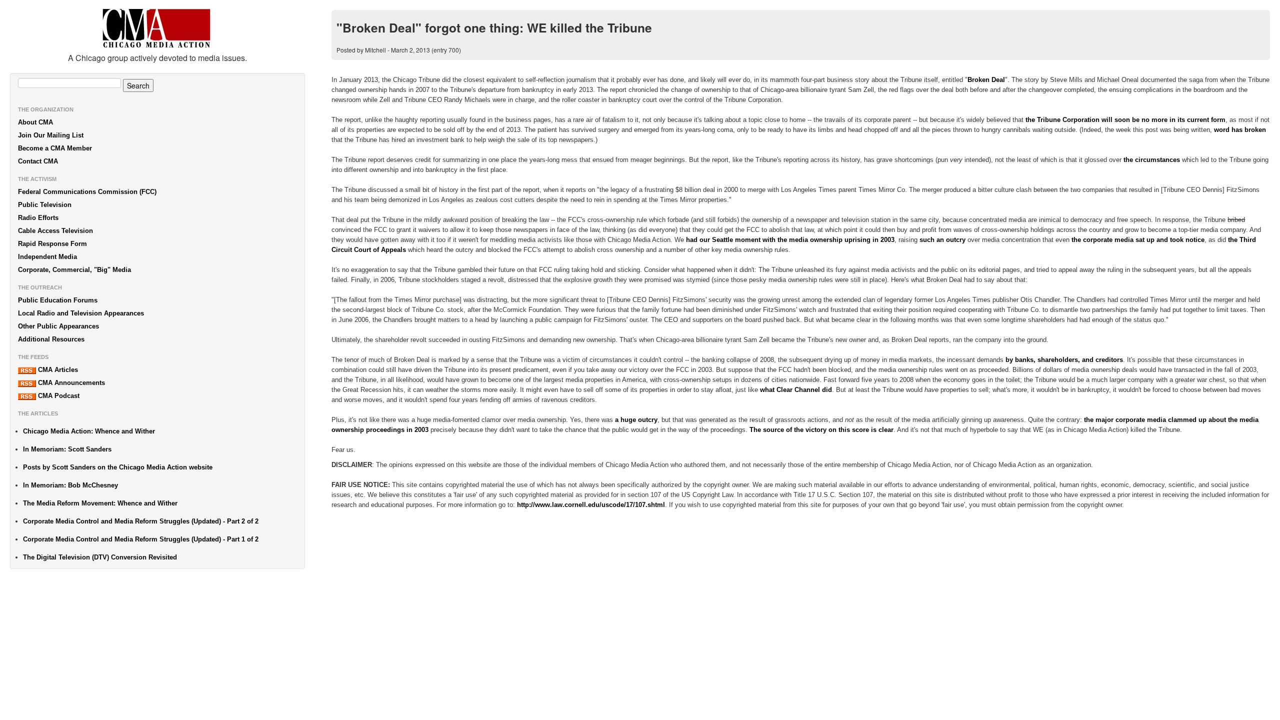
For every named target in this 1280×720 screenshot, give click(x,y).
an (940, 240)
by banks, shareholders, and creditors (1064, 360)
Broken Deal (986, 80)
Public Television (45, 204)
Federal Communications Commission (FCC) (87, 192)
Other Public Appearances (58, 326)
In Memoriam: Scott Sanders (67, 449)
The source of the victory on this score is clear (822, 430)
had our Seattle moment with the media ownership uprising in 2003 (790, 240)
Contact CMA (38, 161)
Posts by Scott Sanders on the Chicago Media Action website (117, 467)
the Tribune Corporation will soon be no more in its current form (1126, 120)
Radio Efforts (38, 218)
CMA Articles (57, 370)
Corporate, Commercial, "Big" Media (74, 270)
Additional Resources (51, 339)
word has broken (1240, 130)
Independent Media (47, 256)
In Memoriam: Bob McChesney (70, 485)
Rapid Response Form (52, 244)
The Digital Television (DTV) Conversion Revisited (100, 557)
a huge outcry (636, 420)
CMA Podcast (58, 396)
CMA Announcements (70, 382)
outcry (956, 240)
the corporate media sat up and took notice (1138, 240)
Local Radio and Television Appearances (81, 313)
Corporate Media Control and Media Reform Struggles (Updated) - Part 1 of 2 (140, 539)
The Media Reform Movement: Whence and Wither (100, 503)
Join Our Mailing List (51, 135)
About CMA (35, 122)
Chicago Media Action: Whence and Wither (89, 431)
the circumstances (1152, 160)
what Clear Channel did (796, 390)
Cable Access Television (55, 230)
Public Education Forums (58, 300)
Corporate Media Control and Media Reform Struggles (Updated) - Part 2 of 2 (140, 521)
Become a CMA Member (55, 148)
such (927, 240)
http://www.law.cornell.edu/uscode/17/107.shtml (591, 504)
